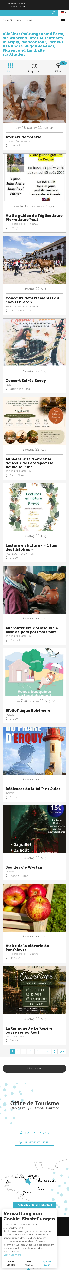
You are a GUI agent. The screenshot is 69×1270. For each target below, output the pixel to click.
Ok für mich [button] (47, 1263)
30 (47, 1051)
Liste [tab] (10, 71)
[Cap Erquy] (34, 1105)
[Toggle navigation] (63, 20)
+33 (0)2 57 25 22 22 (37, 1133)
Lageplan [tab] (34, 71)
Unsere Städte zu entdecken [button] (17, 5)
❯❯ (62, 1051)
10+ (30, 1051)
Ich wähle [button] (29, 1263)
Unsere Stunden (36, 1142)
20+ (39, 1051)
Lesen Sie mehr (12, 1254)
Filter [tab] (58, 71)
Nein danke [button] (11, 1263)
